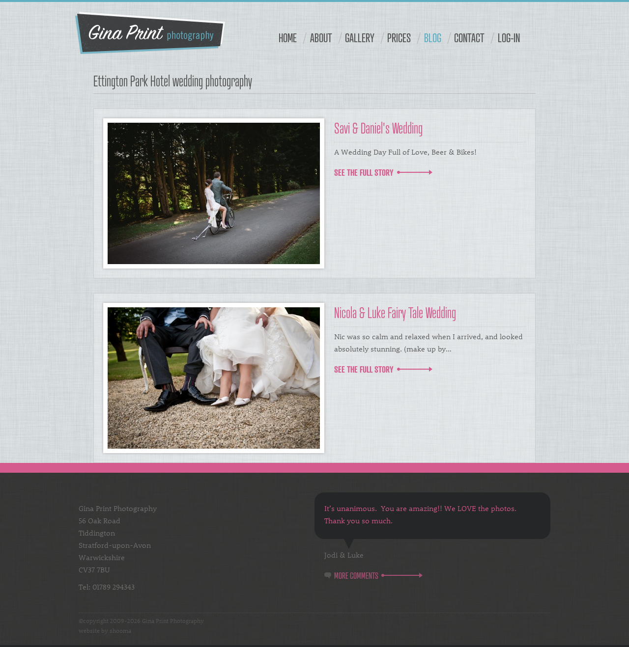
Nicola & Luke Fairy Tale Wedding (395, 312)
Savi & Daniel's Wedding (378, 128)
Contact (469, 37)
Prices (399, 37)
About (321, 37)
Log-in (509, 37)
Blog (432, 37)
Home (288, 37)
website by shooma (105, 630)
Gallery (359, 37)
